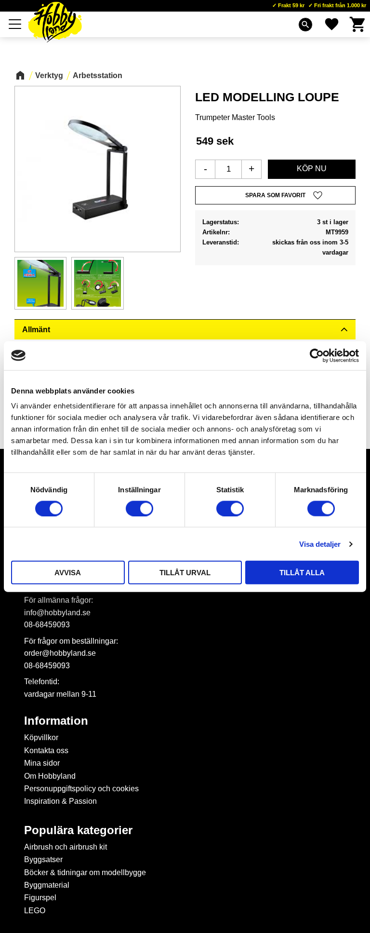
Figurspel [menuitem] (40, 897)
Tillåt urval (185, 572)
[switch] (139, 508)
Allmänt (36, 329)
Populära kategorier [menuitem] (78, 830)
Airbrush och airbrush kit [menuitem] (65, 847)
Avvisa (67, 572)
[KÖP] (312, 169)
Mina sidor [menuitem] (42, 763)
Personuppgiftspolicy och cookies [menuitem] (81, 788)
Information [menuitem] (56, 721)
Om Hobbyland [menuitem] (50, 776)
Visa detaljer (320, 544)
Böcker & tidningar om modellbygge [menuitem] (85, 872)
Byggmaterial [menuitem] (46, 885)
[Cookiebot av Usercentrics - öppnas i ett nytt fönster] (317, 355)
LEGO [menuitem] (34, 910)
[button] (15, 24)
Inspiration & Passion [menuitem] (60, 801)
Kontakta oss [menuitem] (46, 750)
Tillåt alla (302, 572)
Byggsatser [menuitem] (43, 859)
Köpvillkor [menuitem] (41, 737)
